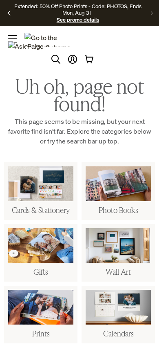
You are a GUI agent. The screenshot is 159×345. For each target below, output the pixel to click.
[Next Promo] (151, 13)
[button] (72, 59)
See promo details (78, 19)
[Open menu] (12, 39)
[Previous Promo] (9, 13)
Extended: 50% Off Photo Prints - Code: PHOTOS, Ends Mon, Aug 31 (77, 9)
